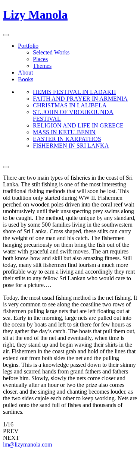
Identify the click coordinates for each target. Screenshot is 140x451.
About (25, 72)
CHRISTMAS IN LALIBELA (70, 105)
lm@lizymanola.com (27, 444)
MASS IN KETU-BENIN (64, 132)
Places (40, 59)
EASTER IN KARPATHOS (67, 139)
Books (25, 79)
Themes (42, 66)
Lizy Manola (35, 14)
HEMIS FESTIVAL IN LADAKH (74, 92)
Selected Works (51, 52)
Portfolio (28, 45)
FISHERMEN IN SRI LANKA (71, 145)
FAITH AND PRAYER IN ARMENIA (80, 98)
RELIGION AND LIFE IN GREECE (78, 125)
